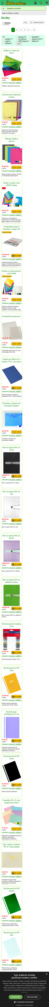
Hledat (40, 3)
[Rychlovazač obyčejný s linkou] (12, 120)
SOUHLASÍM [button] (15, 997)
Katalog (8, 23)
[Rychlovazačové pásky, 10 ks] (12, 649)
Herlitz (7, 39)
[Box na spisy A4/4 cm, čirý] (11, 517)
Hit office (21, 39)
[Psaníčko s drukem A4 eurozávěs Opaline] (13, 427)
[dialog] (24, 989)
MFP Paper (22, 41)
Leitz (7, 41)
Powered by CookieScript (24, 1005)
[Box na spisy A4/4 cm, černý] (11, 473)
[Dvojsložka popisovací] (13, 340)
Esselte (34, 37)
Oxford (7, 43)
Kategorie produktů (14, 8)
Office (34, 41)
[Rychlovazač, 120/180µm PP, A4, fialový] (11, 738)
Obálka (4, 86)
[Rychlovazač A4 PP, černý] (11, 782)
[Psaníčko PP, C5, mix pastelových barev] (13, 826)
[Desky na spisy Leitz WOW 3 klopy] (17, 213)
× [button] (46, 974)
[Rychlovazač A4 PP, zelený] (11, 914)
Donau (20, 37)
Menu (2, 3)
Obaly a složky (13, 13)
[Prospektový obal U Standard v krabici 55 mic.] (13, 247)
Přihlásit (35, 3)
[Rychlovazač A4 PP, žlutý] (11, 694)
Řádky (7, 24)
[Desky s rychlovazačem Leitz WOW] (17, 301)
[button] (25, 1002)
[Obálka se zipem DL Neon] (12, 76)
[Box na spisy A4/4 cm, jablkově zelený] (11, 605)
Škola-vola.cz (16, 2)
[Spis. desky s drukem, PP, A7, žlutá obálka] (13, 867)
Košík (46, 3)
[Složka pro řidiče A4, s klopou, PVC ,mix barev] (13, 383)
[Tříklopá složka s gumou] (13, 164)
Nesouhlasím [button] (32, 997)
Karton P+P (36, 39)
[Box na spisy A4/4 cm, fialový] (11, 561)
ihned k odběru (15, 83)
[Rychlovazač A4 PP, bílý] (11, 958)
